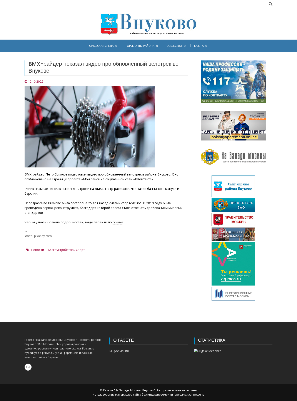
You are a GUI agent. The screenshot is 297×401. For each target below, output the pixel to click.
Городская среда (100, 45)
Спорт (80, 249)
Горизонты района (140, 45)
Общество (174, 45)
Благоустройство (61, 249)
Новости (37, 249)
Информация (119, 351)
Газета (199, 45)
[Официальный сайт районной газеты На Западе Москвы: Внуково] (148, 24)
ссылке (117, 222)
